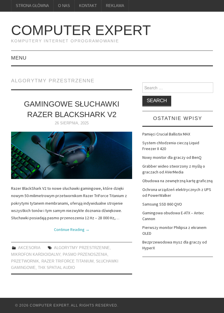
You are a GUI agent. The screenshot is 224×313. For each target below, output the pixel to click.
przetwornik (25, 261)
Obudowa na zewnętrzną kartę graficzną (177, 180)
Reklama (115, 6)
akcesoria (29, 248)
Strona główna (32, 6)
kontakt (88, 6)
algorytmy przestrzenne (82, 248)
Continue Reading (72, 229)
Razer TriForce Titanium (67, 261)
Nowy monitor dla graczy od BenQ (172, 157)
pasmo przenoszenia (85, 255)
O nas (64, 6)
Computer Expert (81, 30)
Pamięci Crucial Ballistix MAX (166, 134)
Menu (19, 58)
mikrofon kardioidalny (35, 255)
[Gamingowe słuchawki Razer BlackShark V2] (71, 155)
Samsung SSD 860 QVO (162, 204)
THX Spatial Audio (56, 268)
